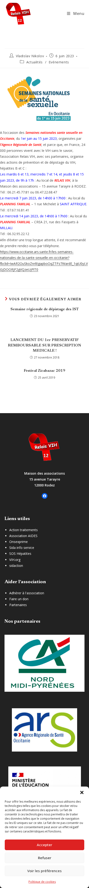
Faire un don (18, 599)
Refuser (44, 857)
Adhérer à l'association (26, 593)
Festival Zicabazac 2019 (44, 371)
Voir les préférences (44, 870)
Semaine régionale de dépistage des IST (44, 309)
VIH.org (14, 559)
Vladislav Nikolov (30, 56)
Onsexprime (18, 541)
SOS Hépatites (20, 553)
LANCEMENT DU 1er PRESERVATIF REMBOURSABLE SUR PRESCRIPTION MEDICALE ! (44, 345)
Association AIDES (23, 536)
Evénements (59, 62)
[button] (82, 792)
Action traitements (23, 530)
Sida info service (21, 547)
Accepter (44, 844)
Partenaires (18, 605)
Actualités (34, 62)
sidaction (16, 565)
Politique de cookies (42, 882)
